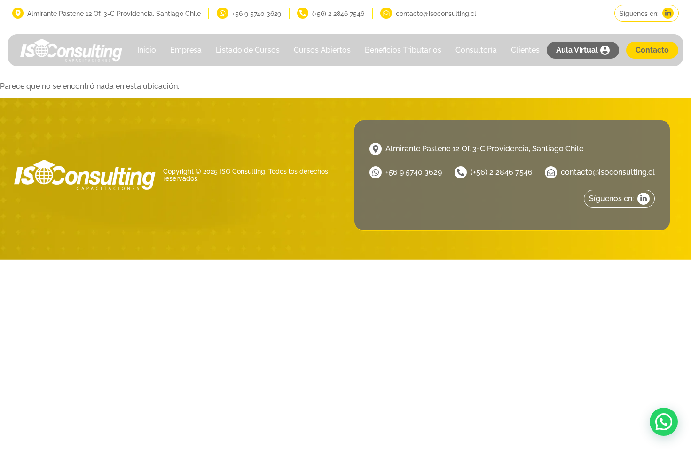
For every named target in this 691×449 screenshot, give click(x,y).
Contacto (652, 50)
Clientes (525, 50)
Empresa (186, 50)
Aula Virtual (577, 50)
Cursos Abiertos (322, 50)
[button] (664, 422)
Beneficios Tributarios (403, 50)
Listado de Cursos (248, 50)
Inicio (146, 50)
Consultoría (476, 50)
